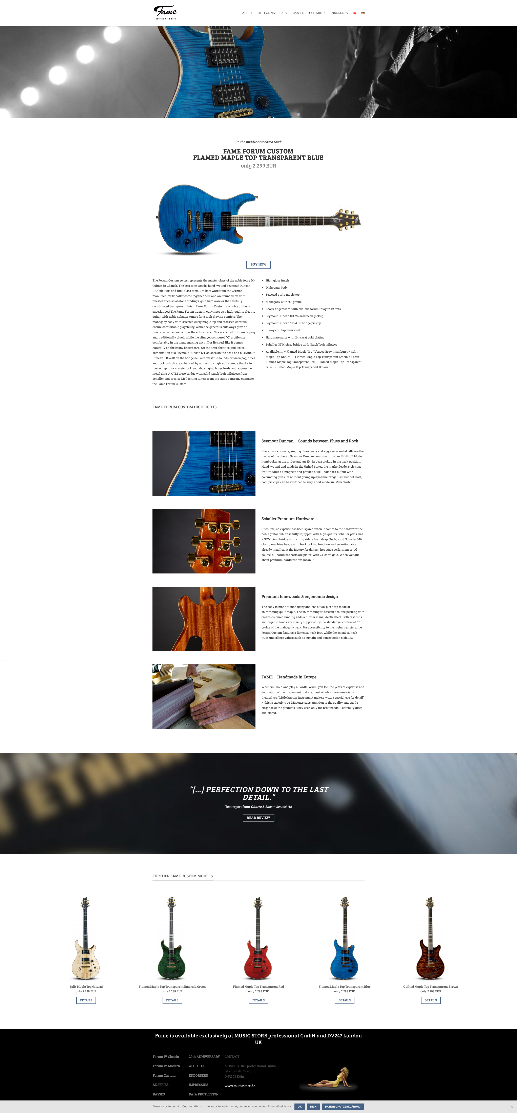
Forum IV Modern (166, 1066)
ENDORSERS (339, 13)
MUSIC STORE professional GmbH (275, 1035)
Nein (313, 1106)
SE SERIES (160, 1084)
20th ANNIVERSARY (273, 13)
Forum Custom (164, 1075)
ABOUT (247, 13)
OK (300, 1106)
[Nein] (511, 1108)
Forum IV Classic (166, 1056)
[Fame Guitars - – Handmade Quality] (174, 13)
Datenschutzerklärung (343, 1106)
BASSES (298, 13)
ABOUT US (197, 1066)
